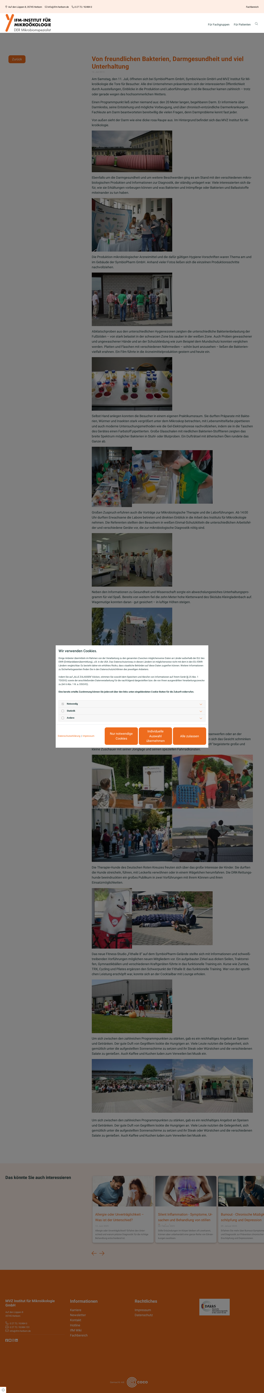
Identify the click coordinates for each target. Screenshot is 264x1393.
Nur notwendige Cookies (121, 736)
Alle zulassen (189, 736)
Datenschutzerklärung (69, 736)
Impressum (88, 736)
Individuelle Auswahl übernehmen (155, 736)
